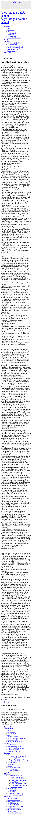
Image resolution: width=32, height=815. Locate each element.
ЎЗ (15, 2)
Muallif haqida (12, 733)
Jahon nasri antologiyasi (15, 47)
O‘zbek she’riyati (13, 44)
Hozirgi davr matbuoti (14, 751)
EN (20, 2)
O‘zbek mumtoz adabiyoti (19, 783)
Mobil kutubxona (13, 803)
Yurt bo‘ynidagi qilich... (18, 759)
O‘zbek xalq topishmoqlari (19, 780)
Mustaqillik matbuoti (14, 749)
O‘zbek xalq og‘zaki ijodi (15, 43)
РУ (17, 2)
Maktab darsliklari (13, 805)
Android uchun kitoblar (15, 809)
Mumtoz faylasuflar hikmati (16, 738)
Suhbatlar (11, 35)
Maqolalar (7, 26)
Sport (9, 772)
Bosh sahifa (8, 727)
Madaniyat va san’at (14, 771)
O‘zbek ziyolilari (12, 33)
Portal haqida (8, 728)
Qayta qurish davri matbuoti (16, 748)
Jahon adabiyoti (12, 792)
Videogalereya (12, 51)
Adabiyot (7, 41)
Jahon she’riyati (12, 788)
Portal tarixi (11, 730)
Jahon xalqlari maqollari (15, 741)
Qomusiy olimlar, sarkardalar (20, 761)
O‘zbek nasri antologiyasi (15, 46)
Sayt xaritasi (11, 732)
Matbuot (6, 39)
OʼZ (13, 2)
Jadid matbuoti (12, 745)
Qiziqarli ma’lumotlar (14, 38)
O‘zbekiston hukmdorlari (19, 756)
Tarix (9, 31)
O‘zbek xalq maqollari (17, 777)
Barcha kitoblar (12, 798)
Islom (9, 28)
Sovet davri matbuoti (14, 746)
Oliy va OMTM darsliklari (15, 806)
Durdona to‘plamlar (14, 808)
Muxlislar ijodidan (16, 787)
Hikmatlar (11, 30)
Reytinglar (14, 769)
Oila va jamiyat (12, 36)
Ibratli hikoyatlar (13, 740)
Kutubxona (7, 52)
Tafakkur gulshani (13, 737)
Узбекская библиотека (15, 813)
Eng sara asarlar (13, 49)
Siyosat (10, 766)
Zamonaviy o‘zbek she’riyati (19, 785)
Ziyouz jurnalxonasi (14, 800)
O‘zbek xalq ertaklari (17, 779)
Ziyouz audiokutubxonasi (15, 801)
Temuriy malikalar (16, 758)
